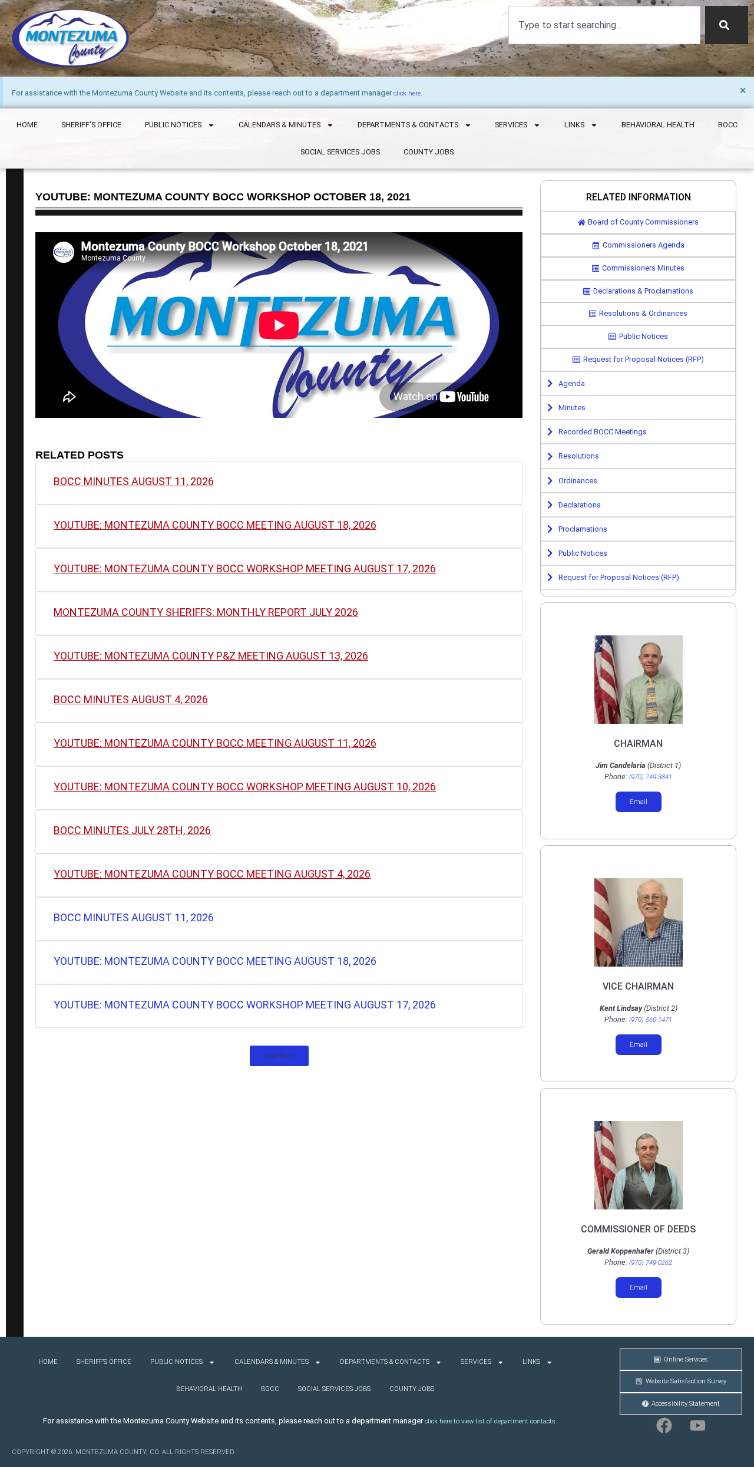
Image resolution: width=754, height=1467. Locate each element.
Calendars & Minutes (279, 124)
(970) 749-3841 (650, 777)
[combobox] (604, 25)
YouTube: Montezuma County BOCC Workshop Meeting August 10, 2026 (245, 786)
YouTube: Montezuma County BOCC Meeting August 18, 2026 (215, 525)
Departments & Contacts (408, 124)
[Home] (70, 38)
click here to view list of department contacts (490, 1421)
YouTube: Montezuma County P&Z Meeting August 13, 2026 (211, 656)
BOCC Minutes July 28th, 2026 (132, 830)
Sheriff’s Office (91, 124)
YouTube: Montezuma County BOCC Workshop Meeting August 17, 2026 (245, 568)
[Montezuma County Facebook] (664, 1426)
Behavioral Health (658, 124)
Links (574, 124)
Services (511, 124)
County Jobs (429, 151)
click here (407, 93)
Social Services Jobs (340, 151)
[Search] (726, 25)
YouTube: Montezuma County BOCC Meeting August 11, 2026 (215, 743)
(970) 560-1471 (650, 1020)
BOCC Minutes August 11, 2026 (134, 481)
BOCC (728, 124)
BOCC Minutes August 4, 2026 (131, 699)
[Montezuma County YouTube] (698, 1426)
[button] (279, 1056)
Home (27, 124)
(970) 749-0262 (650, 1263)
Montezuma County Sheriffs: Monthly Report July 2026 (206, 612)
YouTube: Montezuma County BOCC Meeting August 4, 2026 (212, 874)
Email (638, 802)
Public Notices (173, 124)
